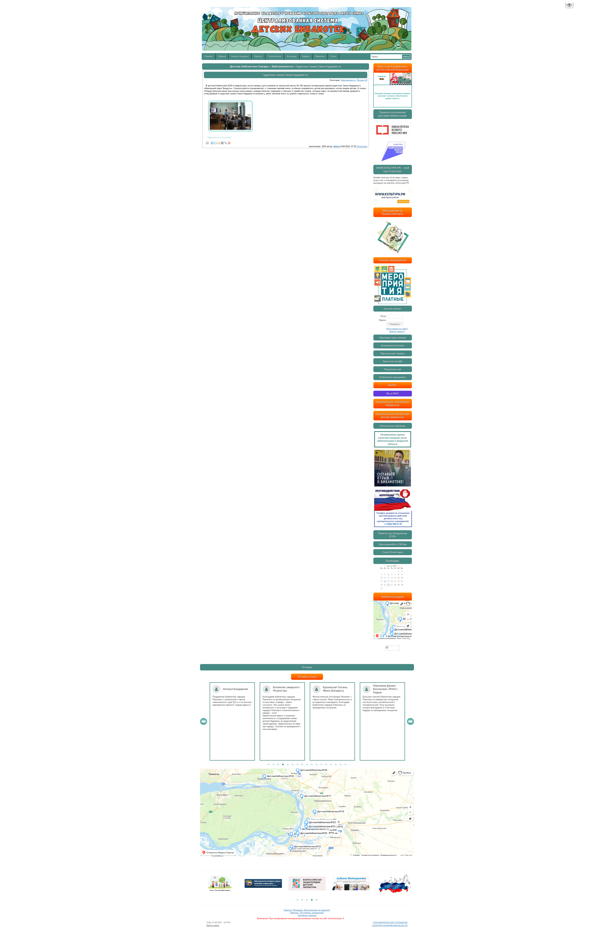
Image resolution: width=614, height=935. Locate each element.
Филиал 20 (362, 80)
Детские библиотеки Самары (249, 66)
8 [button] (302, 764)
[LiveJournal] (225, 142)
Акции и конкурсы (239, 56)
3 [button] (278, 764)
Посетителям (274, 56)
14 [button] (331, 764)
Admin (336, 146)
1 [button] (268, 764)
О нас (333, 56)
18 (385, 581)
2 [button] (273, 764)
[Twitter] (215, 142)
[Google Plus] (229, 142)
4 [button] (283, 764)
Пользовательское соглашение (390, 922)
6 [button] (292, 764)
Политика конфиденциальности (390, 925)
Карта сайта (212, 925)
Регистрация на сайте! (397, 329)
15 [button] (335, 764)
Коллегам (291, 56)
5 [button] (287, 764)
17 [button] (345, 764)
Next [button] (407, 85)
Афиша (221, 56)
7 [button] (297, 764)
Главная (209, 56)
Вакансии (320, 56)
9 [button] (307, 764)
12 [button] (321, 764)
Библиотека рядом (393, 596)
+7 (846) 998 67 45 (393, 524)
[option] (392, 85)
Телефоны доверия (307, 915)
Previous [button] (377, 85)
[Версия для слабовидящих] (569, 5)
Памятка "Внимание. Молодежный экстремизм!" (307, 910)
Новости (258, 56)
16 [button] (340, 764)
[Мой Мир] (222, 142)
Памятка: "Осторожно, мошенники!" (307, 913)
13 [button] (326, 764)
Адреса (306, 56)
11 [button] (316, 764)
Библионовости (282, 66)
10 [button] (311, 764)
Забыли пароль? (397, 331)
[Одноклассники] (219, 142)
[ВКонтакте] (212, 142)
